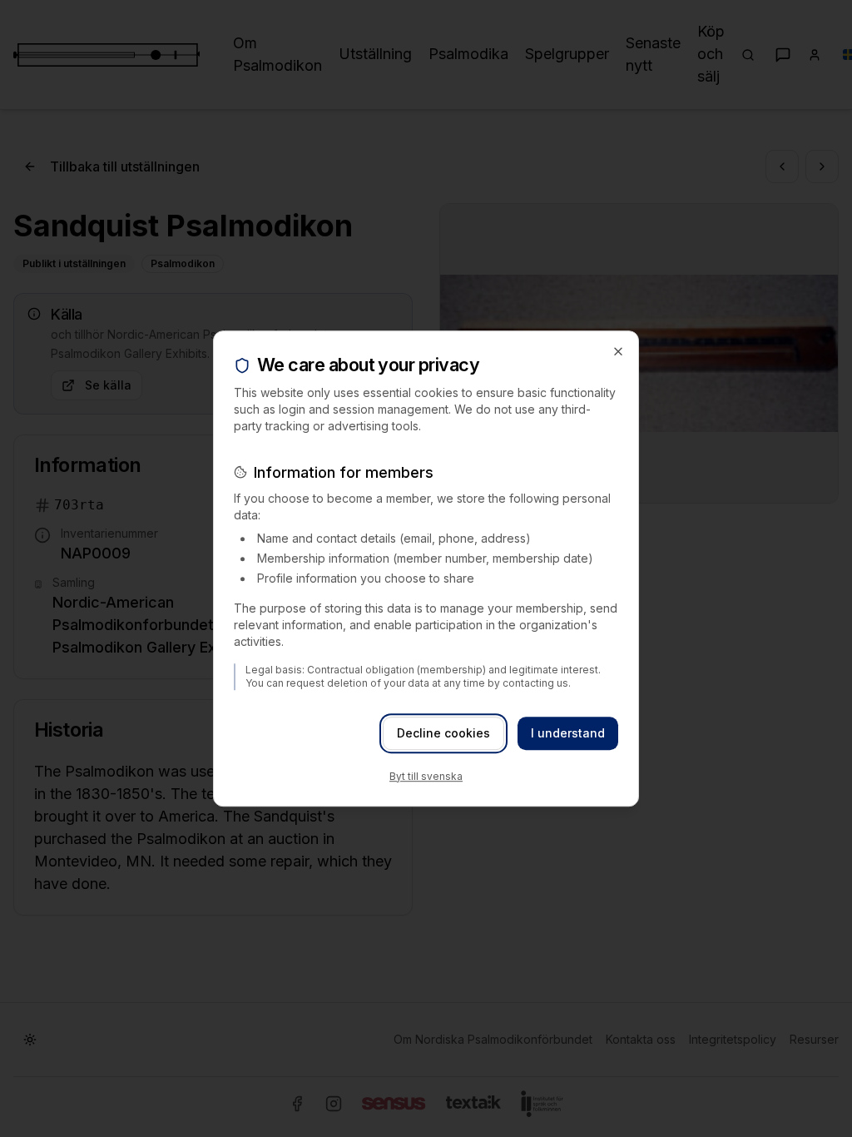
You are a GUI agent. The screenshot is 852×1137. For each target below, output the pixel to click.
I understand (568, 733)
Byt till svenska (426, 776)
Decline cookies (443, 733)
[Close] (618, 351)
